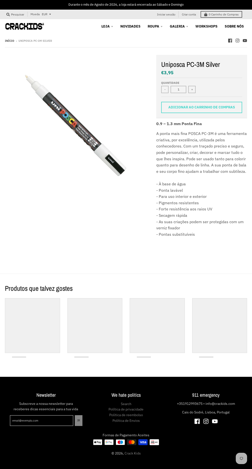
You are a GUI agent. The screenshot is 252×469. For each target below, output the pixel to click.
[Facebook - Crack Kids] (230, 40)
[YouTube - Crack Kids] (245, 40)
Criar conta (189, 14)
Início (9, 41)
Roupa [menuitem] (153, 26)
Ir (78, 420)
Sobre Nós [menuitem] (234, 26)
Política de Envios (126, 420)
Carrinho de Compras (224, 14)
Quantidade (170, 83)
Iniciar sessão (166, 14)
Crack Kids (133, 453)
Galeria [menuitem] (177, 26)
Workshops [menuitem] (206, 26)
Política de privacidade (126, 409)
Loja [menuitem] (105, 26)
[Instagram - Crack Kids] (237, 40)
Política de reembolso (126, 415)
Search (126, 404)
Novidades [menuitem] (130, 26)
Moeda (35, 14)
